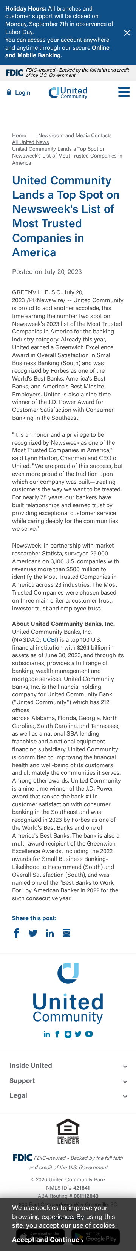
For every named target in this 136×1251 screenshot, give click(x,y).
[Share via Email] (66, 935)
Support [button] (22, 1081)
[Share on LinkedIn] (49, 935)
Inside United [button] (30, 1066)
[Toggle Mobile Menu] (124, 93)
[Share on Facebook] (16, 935)
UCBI (49, 640)
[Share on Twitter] (33, 935)
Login (22, 93)
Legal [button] (18, 1096)
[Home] (68, 93)
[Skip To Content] (10, 3)
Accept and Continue (45, 1240)
